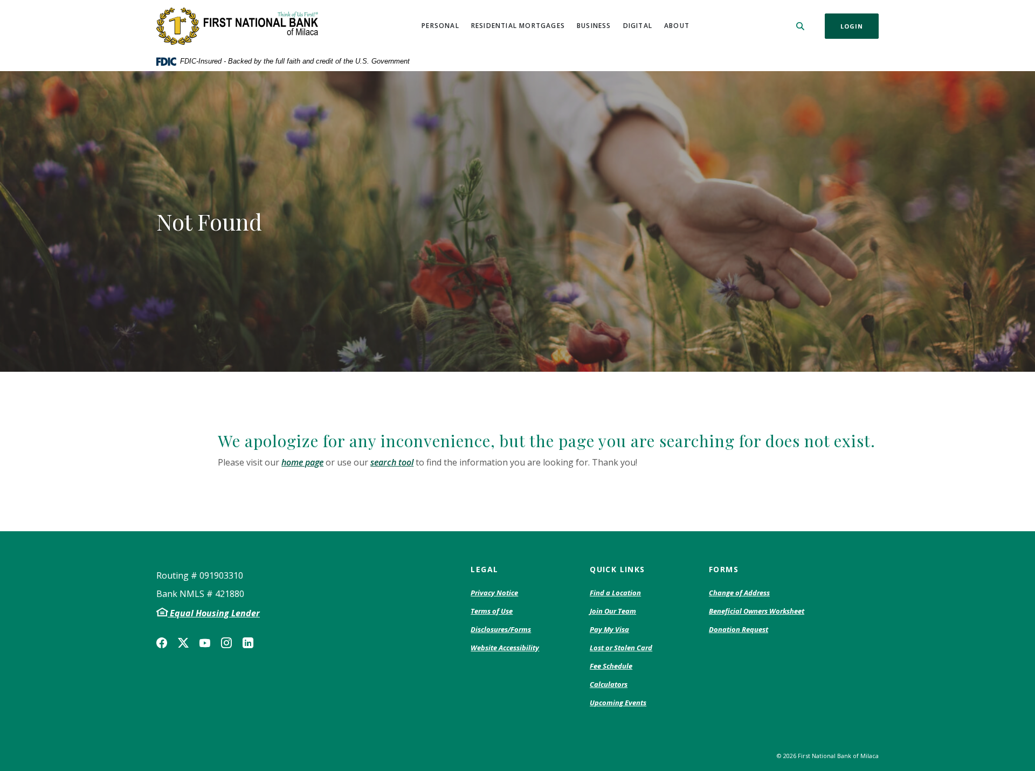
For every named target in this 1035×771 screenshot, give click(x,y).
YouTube (204, 642)
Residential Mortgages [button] (518, 25)
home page (302, 462)
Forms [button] (724, 569)
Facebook (161, 642)
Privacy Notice (494, 593)
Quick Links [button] (617, 569)
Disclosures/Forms (501, 629)
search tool (391, 462)
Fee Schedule (611, 666)
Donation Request (738, 629)
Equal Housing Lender (214, 613)
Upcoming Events (618, 702)
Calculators (608, 684)
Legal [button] (484, 569)
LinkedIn (248, 642)
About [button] (676, 25)
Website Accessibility (505, 647)
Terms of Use (492, 611)
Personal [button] (440, 25)
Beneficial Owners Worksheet (756, 611)
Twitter (183, 642)
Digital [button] (637, 25)
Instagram (226, 642)
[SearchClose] (800, 26)
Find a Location (615, 593)
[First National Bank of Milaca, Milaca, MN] (237, 26)
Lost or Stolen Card (621, 647)
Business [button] (594, 25)
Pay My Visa (609, 629)
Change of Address (739, 593)
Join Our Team (613, 611)
